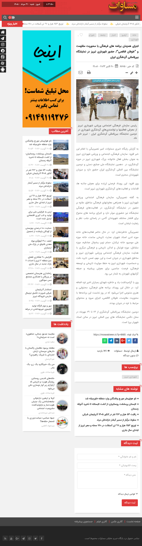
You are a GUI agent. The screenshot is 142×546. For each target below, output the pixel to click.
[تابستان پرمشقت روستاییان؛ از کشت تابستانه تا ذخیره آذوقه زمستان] (46, 159)
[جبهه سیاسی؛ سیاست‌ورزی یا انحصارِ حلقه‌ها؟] (46, 422)
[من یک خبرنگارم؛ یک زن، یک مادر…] (46, 369)
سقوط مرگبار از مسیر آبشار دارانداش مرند (100, 24)
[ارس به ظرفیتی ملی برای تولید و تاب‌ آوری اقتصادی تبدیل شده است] (46, 218)
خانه (134, 35)
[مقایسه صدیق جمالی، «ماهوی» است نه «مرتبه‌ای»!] (46, 338)
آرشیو (124, 35)
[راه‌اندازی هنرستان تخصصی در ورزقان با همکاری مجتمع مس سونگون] (46, 279)
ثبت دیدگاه (129, 503)
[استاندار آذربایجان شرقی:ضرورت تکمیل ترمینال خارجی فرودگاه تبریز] (46, 295)
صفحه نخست (133, 522)
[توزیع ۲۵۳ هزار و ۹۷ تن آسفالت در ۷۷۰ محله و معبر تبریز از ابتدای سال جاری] (46, 201)
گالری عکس (116, 522)
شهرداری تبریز (130, 377)
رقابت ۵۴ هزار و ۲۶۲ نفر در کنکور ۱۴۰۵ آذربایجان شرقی (109, 414)
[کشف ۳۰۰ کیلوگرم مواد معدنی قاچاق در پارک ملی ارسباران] (46, 247)
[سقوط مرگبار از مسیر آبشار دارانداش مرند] (46, 187)
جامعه (102, 35)
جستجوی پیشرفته (83, 522)
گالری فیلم (102, 522)
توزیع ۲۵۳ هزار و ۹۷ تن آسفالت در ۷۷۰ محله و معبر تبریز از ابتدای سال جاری (39, 24)
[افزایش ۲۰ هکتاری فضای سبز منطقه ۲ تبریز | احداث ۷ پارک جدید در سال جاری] (46, 263)
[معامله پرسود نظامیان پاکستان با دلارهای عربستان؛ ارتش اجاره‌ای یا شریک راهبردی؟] (46, 354)
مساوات (118, 351)
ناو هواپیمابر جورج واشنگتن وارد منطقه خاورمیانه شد (110, 399)
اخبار (114, 35)
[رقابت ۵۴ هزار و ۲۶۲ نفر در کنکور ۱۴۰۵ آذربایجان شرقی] (46, 174)
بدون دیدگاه (129, 355)
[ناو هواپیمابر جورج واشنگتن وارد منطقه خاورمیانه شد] (46, 145)
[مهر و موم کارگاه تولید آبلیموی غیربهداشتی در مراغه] (46, 309)
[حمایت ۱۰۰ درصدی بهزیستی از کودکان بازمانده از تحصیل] (46, 232)
